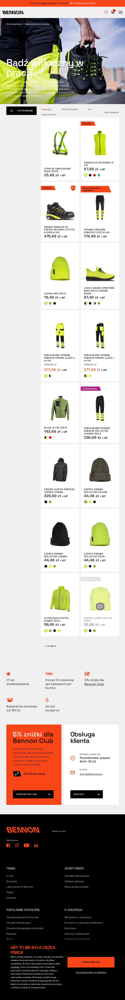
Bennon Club (49, 3)
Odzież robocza (74, 881)
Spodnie (11, 933)
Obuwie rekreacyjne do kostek (24, 928)
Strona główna (14, 24)
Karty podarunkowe (77, 886)
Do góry (51, 646)
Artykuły (11, 881)
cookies (15, 967)
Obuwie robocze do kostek (22, 917)
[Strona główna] (13, 12)
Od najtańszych (70, 109)
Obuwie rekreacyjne (77, 875)
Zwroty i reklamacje (77, 933)
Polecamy (47, 109)
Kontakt (79, 794)
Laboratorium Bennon (19, 886)
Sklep (9, 892)
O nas (10, 875)
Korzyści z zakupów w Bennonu (84, 922)
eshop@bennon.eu (91, 774)
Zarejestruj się (26, 794)
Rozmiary (70, 928)
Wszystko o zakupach (78, 917)
